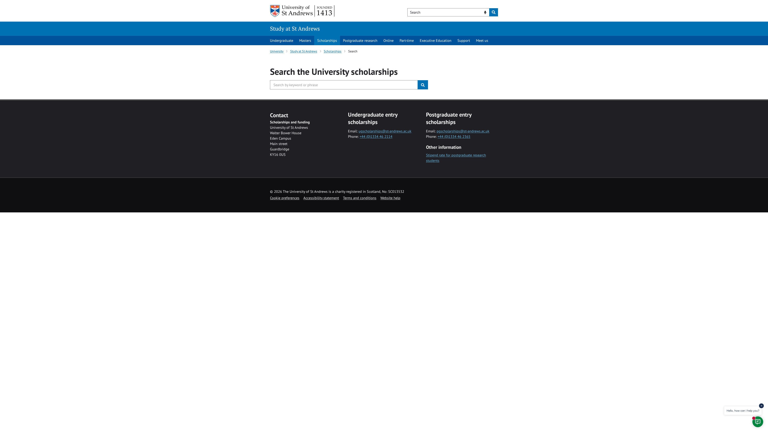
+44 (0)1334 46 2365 (454, 136)
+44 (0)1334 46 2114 (376, 136)
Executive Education (435, 40)
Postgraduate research (360, 40)
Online (388, 40)
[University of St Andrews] (302, 11)
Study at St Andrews (295, 28)
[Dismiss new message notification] (761, 405)
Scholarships (327, 40)
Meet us (482, 40)
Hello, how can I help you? (743, 410)
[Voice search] (485, 12)
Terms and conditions (359, 198)
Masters (305, 40)
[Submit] (423, 84)
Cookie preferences (284, 198)
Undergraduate (281, 40)
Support (463, 40)
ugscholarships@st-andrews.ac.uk (385, 131)
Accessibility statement (321, 198)
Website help (390, 198)
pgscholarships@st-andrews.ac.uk (463, 131)
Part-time (407, 40)
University (276, 51)
